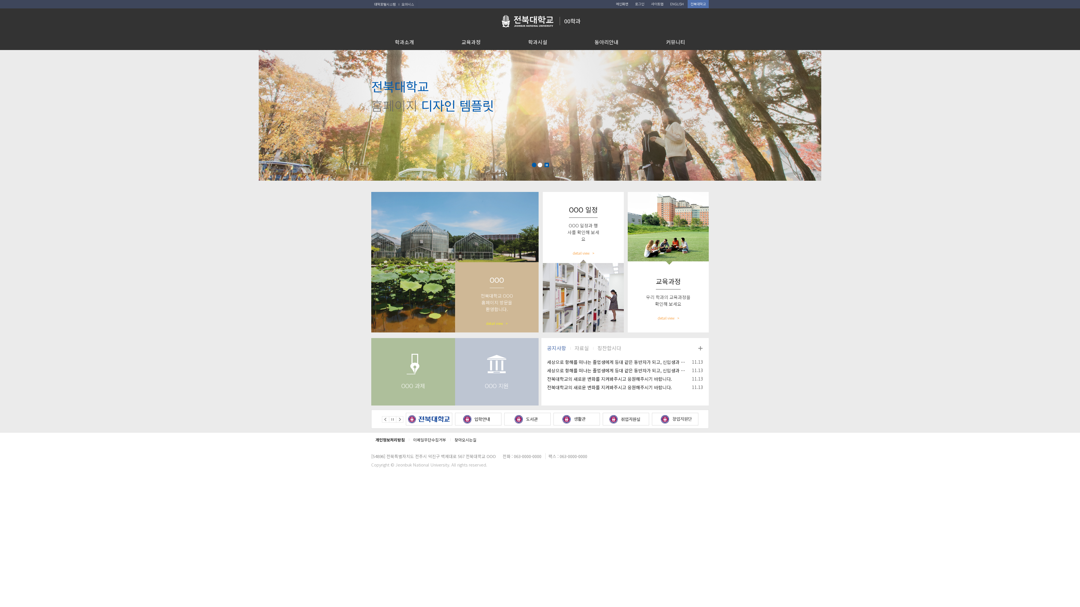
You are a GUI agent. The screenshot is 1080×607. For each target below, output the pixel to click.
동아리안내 (606, 42)
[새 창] (429, 419)
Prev (385, 419)
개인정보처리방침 (390, 440)
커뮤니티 (675, 42)
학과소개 (404, 42)
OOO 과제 (413, 386)
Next (399, 419)
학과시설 (537, 42)
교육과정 (471, 42)
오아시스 (408, 4)
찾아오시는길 (465, 440)
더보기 (700, 348)
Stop (546, 165)
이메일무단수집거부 (429, 440)
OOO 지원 (496, 386)
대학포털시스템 (385, 4)
